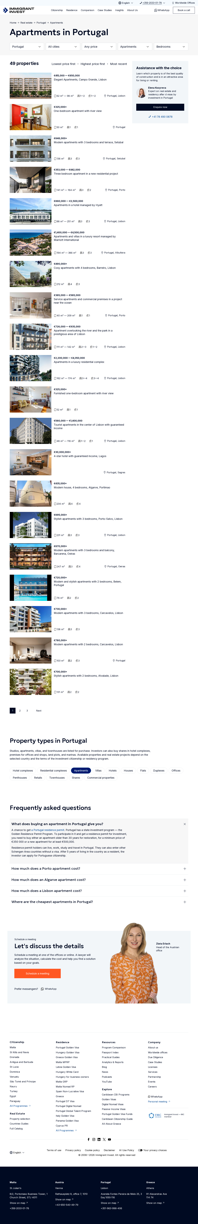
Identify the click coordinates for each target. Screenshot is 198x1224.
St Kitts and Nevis (19, 1052)
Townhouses (57, 777)
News (105, 1071)
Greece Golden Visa (67, 1057)
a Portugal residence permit (47, 829)
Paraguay (15, 1101)
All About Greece (111, 1123)
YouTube (107, 1081)
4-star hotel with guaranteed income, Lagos (80, 456)
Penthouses (20, 777)
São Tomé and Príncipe (23, 1081)
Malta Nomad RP (65, 1086)
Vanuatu (14, 1076)
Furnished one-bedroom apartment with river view (84, 393)
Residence (71, 10)
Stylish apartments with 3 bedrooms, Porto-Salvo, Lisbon (88, 518)
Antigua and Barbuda (21, 1062)
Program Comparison (114, 1047)
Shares (76, 777)
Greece (60, 1096)
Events (151, 1081)
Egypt (13, 1096)
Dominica (15, 1071)
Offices (176, 770)
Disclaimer (109, 1150)
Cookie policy (92, 1150)
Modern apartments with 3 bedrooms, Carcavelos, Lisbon (88, 612)
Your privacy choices (155, 1150)
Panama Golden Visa (67, 1120)
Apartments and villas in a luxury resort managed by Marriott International (85, 238)
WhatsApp (163, 10)
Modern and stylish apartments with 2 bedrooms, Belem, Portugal (87, 583)
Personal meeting (157, 1101)
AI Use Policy (126, 1150)
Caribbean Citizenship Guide (117, 1119)
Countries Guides (19, 1123)
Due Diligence (155, 1057)
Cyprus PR (62, 1125)
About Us (132, 10)
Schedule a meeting (37, 973)
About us (153, 1047)
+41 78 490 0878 (162, 116)
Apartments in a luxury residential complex (79, 361)
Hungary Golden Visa (67, 1052)
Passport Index (110, 1052)
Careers (152, 1086)
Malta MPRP (63, 1062)
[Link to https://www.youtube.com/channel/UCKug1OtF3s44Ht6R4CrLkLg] (109, 1139)
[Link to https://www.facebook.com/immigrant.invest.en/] (88, 1139)
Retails (38, 777)
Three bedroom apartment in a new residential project (86, 173)
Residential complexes (53, 770)
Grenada (14, 1057)
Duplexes (158, 770)
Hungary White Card (67, 1071)
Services (152, 1071)
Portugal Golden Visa (67, 1047)
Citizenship (57, 10)
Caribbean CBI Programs (115, 1094)
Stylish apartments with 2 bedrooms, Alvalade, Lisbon (86, 675)
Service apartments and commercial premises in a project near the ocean (88, 301)
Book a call (184, 10)
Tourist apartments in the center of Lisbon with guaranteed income (89, 426)
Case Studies (105, 10)
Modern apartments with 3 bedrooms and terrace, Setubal (88, 142)
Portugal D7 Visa (65, 1101)
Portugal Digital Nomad (68, 1106)
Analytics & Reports (112, 1062)
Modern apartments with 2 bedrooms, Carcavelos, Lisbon (88, 644)
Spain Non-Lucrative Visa (70, 1091)
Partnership (154, 1076)
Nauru (13, 1086)
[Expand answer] (184, 824)
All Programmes (19, 1105)
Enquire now (160, 107)
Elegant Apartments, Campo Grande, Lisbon (80, 79)
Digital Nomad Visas (112, 1104)
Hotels (113, 770)
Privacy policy (73, 1150)
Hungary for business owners (72, 1076)
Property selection (20, 1118)
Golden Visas (109, 1099)
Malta (13, 1047)
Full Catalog (16, 1128)
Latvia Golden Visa (66, 1067)
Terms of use (54, 1150)
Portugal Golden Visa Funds (117, 1114)
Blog (104, 1067)
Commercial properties (100, 777)
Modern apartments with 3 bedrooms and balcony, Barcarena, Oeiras (84, 552)
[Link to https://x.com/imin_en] (104, 1139)
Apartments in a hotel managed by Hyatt (78, 205)
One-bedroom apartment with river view (78, 110)
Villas (98, 770)
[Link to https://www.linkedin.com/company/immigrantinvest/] (99, 1139)
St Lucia (14, 1066)
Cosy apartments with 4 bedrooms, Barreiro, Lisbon (85, 267)
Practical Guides (111, 1057)
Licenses (152, 1067)
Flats (143, 770)
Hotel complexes (23, 770)
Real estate (26, 22)
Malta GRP (62, 1081)
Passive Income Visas (114, 1109)
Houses (128, 770)
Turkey (14, 1091)
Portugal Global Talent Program (73, 1111)
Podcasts (107, 1076)
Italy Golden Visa (65, 1115)
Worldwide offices (157, 1052)
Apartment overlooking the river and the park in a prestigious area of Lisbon (83, 332)
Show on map (17, 1202)
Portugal (41, 22)
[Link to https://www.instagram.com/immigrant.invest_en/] (93, 1139)
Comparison (87, 10)
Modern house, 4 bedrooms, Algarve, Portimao (82, 487)
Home (13, 22)
